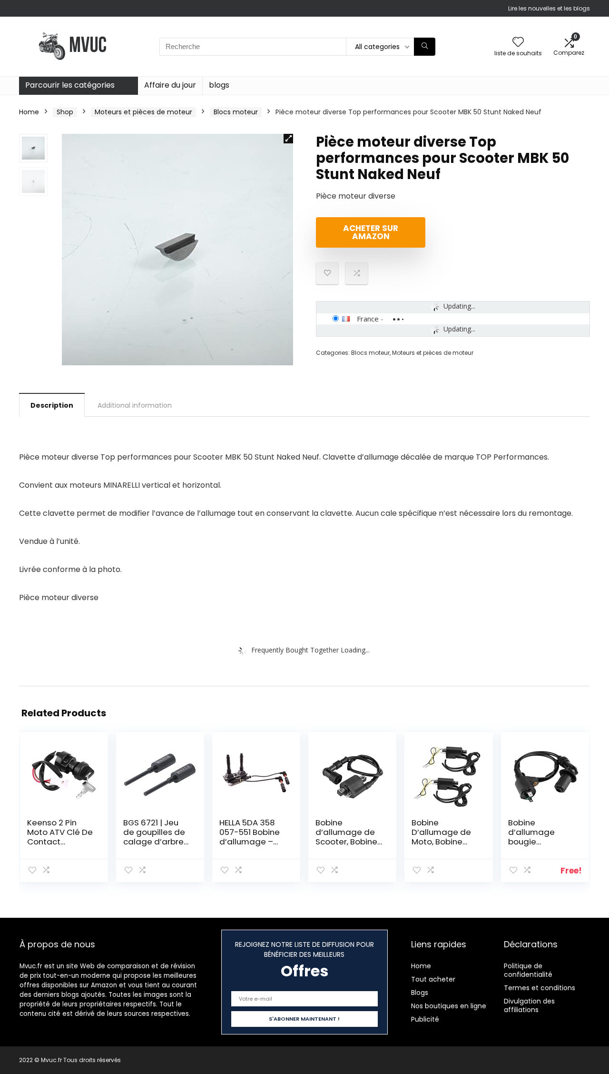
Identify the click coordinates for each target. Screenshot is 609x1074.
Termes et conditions (539, 988)
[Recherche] (424, 47)
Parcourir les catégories (70, 85)
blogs (219, 85)
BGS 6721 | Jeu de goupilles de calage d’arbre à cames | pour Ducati (154, 841)
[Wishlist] (518, 42)
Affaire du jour (170, 85)
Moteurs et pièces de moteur (143, 112)
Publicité (425, 1019)
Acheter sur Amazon (370, 232)
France (368, 318)
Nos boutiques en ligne (448, 1006)
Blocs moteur (236, 112)
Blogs (419, 992)
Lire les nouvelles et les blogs (549, 8)
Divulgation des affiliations (529, 1005)
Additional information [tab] (135, 405)
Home (29, 112)
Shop (65, 112)
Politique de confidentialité (528, 970)
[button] (288, 138)
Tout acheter (433, 979)
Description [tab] (51, 405)
